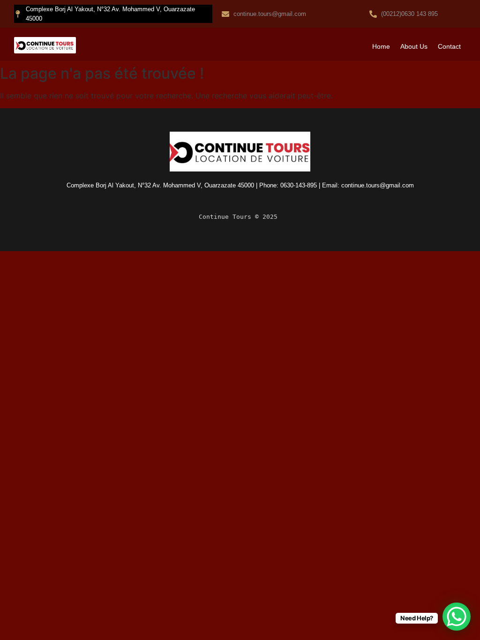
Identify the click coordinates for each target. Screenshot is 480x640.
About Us (414, 46)
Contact (449, 46)
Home (381, 46)
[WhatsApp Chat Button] (456, 617)
